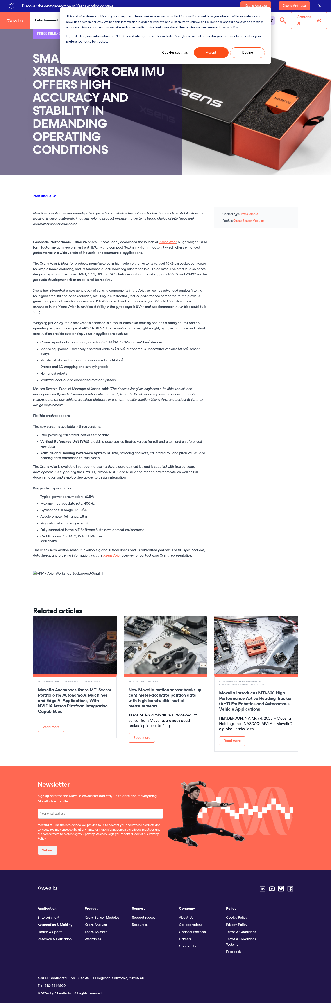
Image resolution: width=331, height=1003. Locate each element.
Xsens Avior (167, 242)
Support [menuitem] (138, 908)
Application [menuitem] (47, 908)
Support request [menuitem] (144, 917)
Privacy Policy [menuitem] (236, 925)
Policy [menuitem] (231, 908)
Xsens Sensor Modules (249, 220)
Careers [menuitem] (185, 939)
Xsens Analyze (256, 5)
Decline (247, 52)
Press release (249, 214)
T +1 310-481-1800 (52, 985)
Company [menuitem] (187, 908)
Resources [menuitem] (140, 925)
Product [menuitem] (91, 908)
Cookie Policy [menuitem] (236, 917)
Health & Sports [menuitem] (50, 932)
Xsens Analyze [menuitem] (96, 925)
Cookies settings (175, 52)
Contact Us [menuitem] (188, 946)
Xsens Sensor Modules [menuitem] (102, 917)
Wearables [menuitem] (93, 939)
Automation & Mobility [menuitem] (55, 925)
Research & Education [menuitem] (55, 939)
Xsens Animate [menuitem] (96, 932)
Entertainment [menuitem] (48, 917)
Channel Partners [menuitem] (192, 932)
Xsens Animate (294, 5)
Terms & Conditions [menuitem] (241, 932)
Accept (211, 52)
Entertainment (47, 20)
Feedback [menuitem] (233, 952)
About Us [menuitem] (186, 917)
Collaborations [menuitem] (190, 925)
